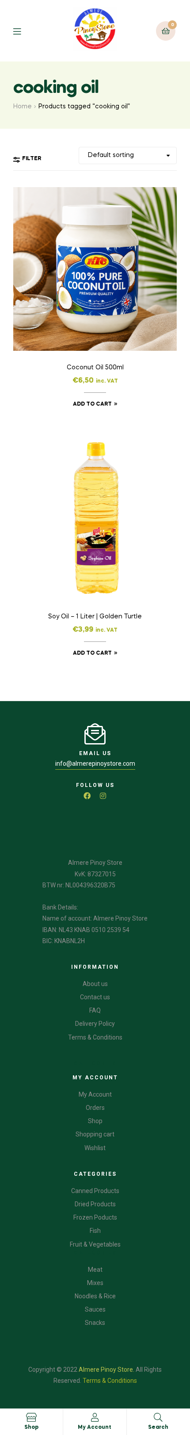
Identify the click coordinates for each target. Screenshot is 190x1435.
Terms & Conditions (110, 1380)
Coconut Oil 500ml (95, 368)
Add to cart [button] (92, 404)
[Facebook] (87, 795)
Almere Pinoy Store (106, 1369)
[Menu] (23, 31)
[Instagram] (102, 795)
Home (22, 107)
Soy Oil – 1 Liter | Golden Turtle (95, 617)
